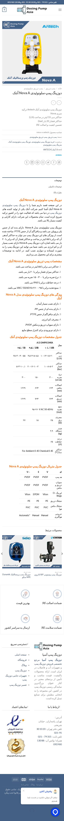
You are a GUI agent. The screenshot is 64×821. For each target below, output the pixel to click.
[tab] (32, 180)
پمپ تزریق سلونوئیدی (33, 88)
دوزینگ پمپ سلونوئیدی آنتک (19, 142)
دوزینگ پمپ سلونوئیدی (14, 205)
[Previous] (61, 560)
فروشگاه (22, 659)
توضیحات (58, 180)
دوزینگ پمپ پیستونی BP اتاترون (48, 574)
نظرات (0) (58, 192)
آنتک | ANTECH (49, 149)
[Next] (2, 560)
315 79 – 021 (44, 736)
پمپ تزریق (50, 88)
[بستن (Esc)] (61, 803)
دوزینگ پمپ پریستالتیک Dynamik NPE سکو (16, 575)
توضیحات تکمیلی (55, 186)
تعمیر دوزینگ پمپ (18, 684)
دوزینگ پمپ (56, 212)
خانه (60, 88)
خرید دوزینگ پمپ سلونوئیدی (43, 142)
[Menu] (60, 9)
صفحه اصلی (21, 654)
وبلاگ (24, 665)
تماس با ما (25, 784)
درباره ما (39, 784)
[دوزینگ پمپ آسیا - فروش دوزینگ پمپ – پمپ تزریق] (32, 9)
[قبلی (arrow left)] (61, 816)
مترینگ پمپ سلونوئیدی (52, 145)
